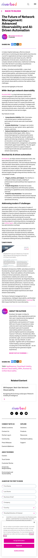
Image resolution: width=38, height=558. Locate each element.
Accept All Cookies (19, 540)
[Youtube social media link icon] (26, 413)
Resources (23, 435)
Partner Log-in (6, 435)
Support (23, 443)
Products (23, 431)
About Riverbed (8, 452)
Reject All (19, 545)
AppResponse (11, 366)
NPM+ (20, 369)
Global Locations (7, 428)
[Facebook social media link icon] (21, 413)
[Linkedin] (15, 44)
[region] (19, 539)
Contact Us (5, 431)
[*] (19, 489)
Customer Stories (7, 463)
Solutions (23, 428)
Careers (4, 456)
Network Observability (9, 369)
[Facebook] (12, 44)
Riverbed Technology (16, 36)
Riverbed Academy (26, 439)
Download (29, 300)
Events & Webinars (8, 446)
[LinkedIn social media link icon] (11, 413)
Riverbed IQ (5, 158)
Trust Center (6, 459)
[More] (20, 44)
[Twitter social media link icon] (16, 413)
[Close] (34, 522)
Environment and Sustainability (7, 473)
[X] (18, 44)
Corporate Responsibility (6, 467)
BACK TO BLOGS (13, 11)
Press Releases (7, 443)
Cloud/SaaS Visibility (24, 366)
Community (5, 439)
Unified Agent (9, 223)
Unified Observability (9, 371)
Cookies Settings (19, 550)
